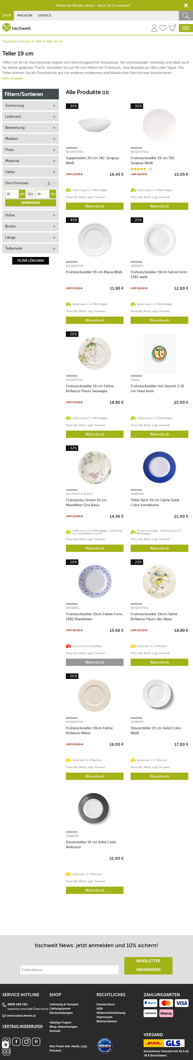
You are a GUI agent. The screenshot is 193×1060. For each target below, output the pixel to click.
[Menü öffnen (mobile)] (186, 28)
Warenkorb (95, 206)
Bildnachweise (106, 1021)
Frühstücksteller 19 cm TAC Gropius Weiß (153, 160)
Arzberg (137, 266)
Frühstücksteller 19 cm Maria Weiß (94, 272)
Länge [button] (10, 237)
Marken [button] (11, 138)
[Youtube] (6, 1054)
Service (44, 15)
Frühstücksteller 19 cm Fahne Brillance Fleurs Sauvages (90, 388)
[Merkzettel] (162, 28)
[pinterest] (36, 1044)
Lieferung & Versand (63, 1004)
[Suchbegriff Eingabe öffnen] (186, 15)
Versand (55, 1050)
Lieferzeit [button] (13, 116)
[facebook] (16, 1044)
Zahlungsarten (59, 1008)
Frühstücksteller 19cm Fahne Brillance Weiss (89, 730)
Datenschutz (105, 1004)
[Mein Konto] (154, 28)
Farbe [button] (10, 172)
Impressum (104, 1017)
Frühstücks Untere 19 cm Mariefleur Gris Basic (86, 502)
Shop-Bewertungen (63, 1026)
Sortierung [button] (14, 105)
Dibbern (137, 494)
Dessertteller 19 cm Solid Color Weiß (156, 730)
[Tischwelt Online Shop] (16, 27)
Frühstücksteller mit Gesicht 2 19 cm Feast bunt (157, 388)
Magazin (24, 15)
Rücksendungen (61, 1013)
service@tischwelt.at (21, 1015)
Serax (135, 380)
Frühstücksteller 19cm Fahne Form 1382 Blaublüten (94, 616)
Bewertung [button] (14, 127)
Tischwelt (9, 41)
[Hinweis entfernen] (185, 5)
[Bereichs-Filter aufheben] (48, 183)
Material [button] (12, 161)
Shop (7, 15)
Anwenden (30, 203)
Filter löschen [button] (30, 261)
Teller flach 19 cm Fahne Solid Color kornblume (155, 502)
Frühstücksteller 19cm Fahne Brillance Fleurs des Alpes (154, 616)
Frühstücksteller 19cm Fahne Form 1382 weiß (159, 274)
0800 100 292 (18, 1004)
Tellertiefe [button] (13, 248)
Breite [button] (10, 226)
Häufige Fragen (60, 1022)
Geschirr (25, 41)
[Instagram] (26, 1044)
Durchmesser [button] (17, 183)
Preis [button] (9, 149)
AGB (99, 1008)
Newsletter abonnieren (148, 965)
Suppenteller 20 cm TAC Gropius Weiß (92, 160)
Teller (38, 41)
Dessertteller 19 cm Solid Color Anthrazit (91, 844)
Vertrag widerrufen (22, 1026)
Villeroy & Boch (79, 494)
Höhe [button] (10, 215)
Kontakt (55, 1031)
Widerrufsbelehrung (110, 1013)
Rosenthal (75, 152)
